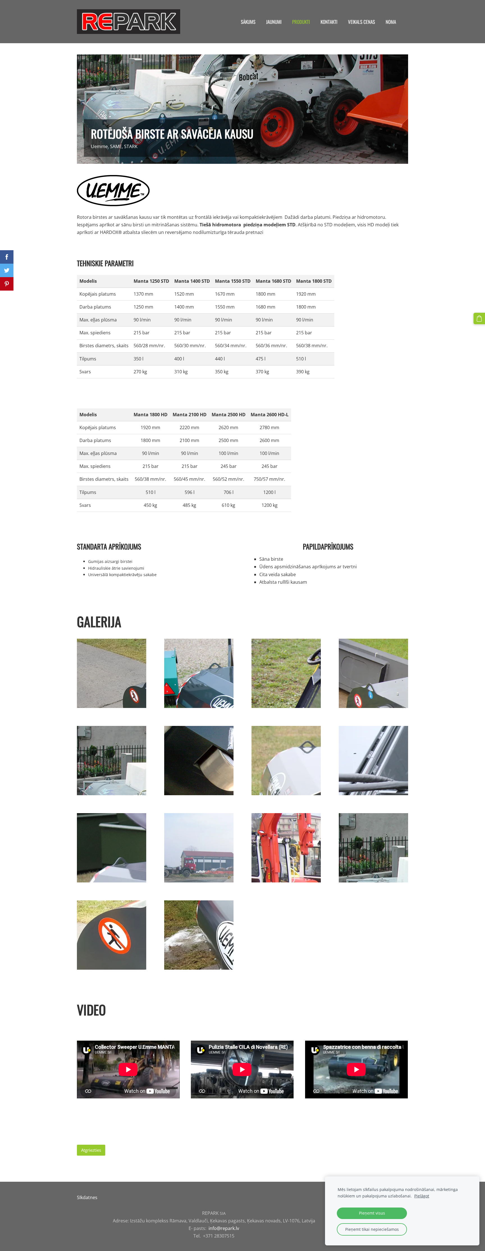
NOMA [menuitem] (391, 21)
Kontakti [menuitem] (329, 21)
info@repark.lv (224, 1228)
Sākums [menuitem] (248, 21)
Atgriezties (91, 1150)
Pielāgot (421, 1196)
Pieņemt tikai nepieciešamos (372, 1229)
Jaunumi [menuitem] (274, 21)
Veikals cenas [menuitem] (361, 21)
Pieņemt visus (372, 1213)
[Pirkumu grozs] (479, 318)
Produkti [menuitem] (301, 21)
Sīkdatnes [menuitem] (87, 1197)
